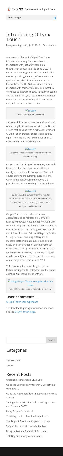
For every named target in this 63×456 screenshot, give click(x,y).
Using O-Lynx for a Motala (20, 411)
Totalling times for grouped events (24, 435)
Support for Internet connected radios (26, 425)
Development (49, 45)
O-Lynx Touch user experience (22, 301)
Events (9, 365)
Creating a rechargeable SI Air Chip (24, 379)
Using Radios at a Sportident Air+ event (26, 430)
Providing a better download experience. (27, 416)
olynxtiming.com (17, 45)
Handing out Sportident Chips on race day (28, 421)
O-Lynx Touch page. (25, 311)
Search (51, 340)
